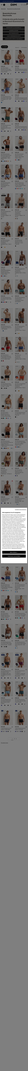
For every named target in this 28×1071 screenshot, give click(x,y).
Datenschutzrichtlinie (16, 548)
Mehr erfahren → (14, 552)
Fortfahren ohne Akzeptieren (20, 509)
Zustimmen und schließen (14, 556)
